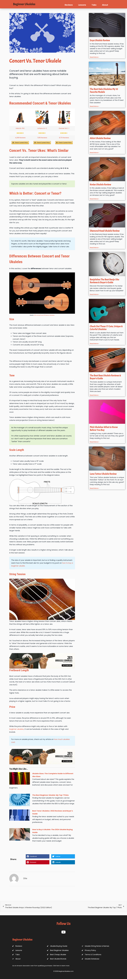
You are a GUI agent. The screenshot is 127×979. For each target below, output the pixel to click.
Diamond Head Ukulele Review (105, 230)
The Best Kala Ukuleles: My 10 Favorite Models (104, 90)
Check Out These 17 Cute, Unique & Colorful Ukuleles (106, 328)
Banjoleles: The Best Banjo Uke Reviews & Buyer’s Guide (104, 281)
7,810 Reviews (42, 138)
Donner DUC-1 (64, 128)
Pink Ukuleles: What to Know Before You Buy (104, 429)
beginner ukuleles (16, 729)
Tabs (94, 5)
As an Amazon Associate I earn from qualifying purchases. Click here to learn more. (41, 966)
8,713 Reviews (64, 138)
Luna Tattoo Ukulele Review (103, 473)
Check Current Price (21, 142)
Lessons (82, 5)
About (105, 5)
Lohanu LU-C (42, 128)
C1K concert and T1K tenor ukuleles (44, 315)
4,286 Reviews (20, 138)
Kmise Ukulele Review (100, 184)
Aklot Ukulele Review (100, 138)
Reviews (69, 5)
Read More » (94, 57)
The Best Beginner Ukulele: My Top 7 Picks (50, 795)
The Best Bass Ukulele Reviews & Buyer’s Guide (105, 377)
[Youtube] (63, 932)
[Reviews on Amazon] (20, 133)
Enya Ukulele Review (100, 40)
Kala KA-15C (20, 128)
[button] (37, 856)
